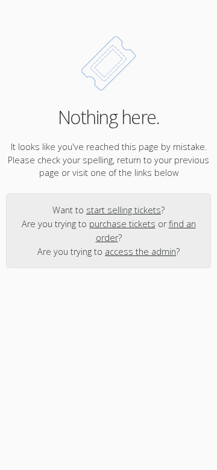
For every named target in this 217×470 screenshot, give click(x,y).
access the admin (140, 251)
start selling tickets (123, 210)
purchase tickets (122, 224)
